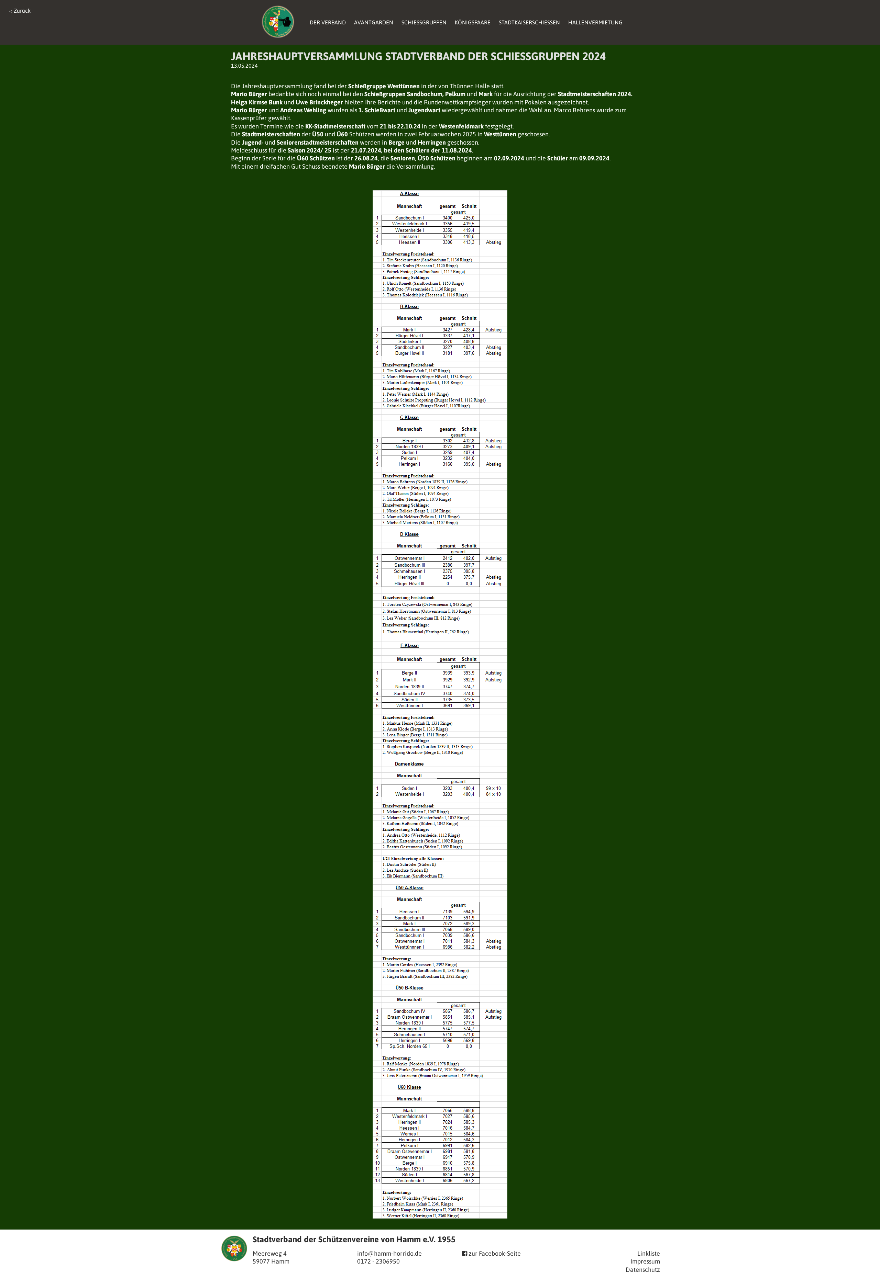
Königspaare (473, 22)
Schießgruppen (424, 22)
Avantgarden (373, 22)
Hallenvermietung (595, 22)
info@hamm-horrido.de (389, 1253)
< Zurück (20, 11)
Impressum (645, 1261)
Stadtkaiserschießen (529, 22)
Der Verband (328, 22)
